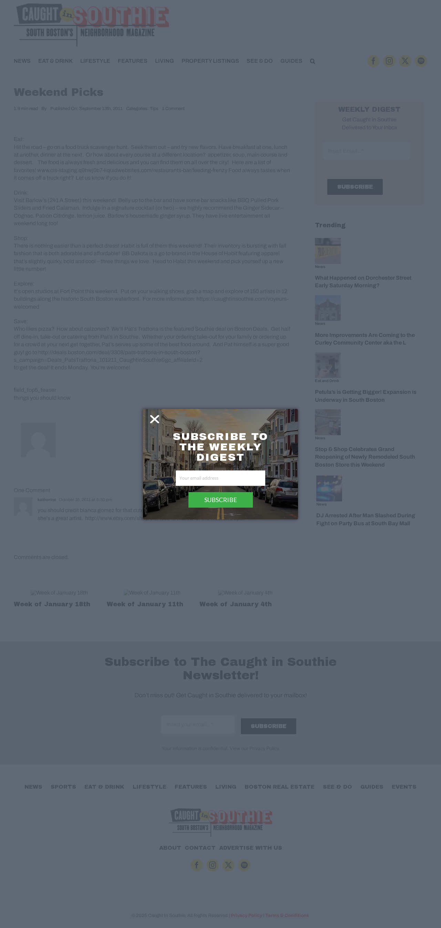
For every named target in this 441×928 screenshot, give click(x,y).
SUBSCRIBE (220, 499)
